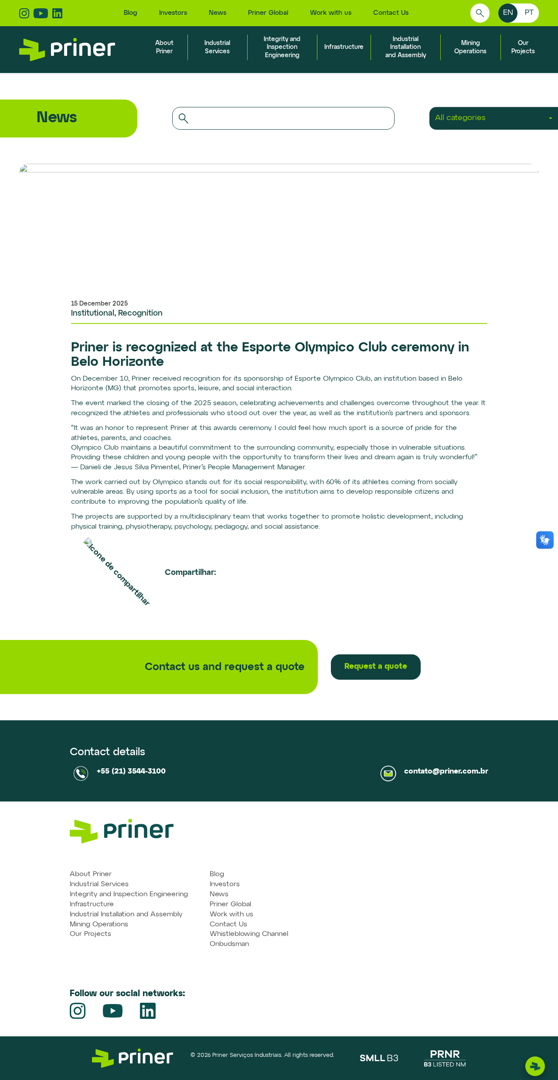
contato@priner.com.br (446, 771)
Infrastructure (344, 47)
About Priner (91, 874)
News (217, 13)
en (508, 13)
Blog (130, 13)
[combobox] (493, 118)
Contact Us (390, 13)
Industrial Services (99, 884)
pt (529, 13)
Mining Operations (99, 924)
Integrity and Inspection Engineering (282, 47)
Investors (173, 13)
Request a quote (375, 667)
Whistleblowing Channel (249, 934)
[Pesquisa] (480, 13)
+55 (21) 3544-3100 (131, 771)
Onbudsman (229, 944)
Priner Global (268, 13)
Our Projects (90, 934)
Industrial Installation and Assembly (405, 47)
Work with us (330, 13)
